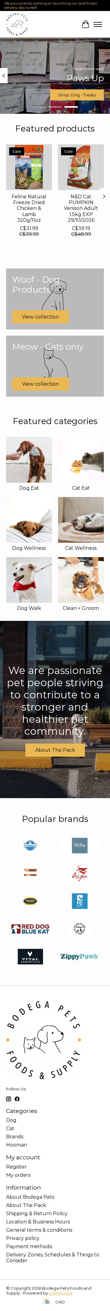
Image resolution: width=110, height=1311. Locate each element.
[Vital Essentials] (30, 957)
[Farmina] (30, 846)
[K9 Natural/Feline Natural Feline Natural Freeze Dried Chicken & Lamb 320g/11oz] (29, 167)
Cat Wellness (81, 548)
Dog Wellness (29, 548)
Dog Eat (29, 488)
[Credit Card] (47, 1302)
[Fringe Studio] (80, 846)
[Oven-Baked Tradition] (30, 902)
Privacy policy (22, 1238)
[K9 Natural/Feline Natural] (30, 874)
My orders (18, 1175)
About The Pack (55, 750)
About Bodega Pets (30, 1197)
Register (16, 1167)
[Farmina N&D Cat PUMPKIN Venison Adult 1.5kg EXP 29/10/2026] (81, 167)
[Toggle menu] (98, 24)
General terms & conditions (39, 1230)
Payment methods (29, 1246)
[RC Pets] (80, 902)
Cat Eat (81, 488)
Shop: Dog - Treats (77, 95)
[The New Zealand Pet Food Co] (80, 929)
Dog (11, 1120)
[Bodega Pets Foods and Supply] (17, 24)
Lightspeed (60, 1293)
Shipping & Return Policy (37, 1213)
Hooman (16, 1145)
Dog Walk (29, 608)
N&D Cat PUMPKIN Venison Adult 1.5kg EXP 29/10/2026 (81, 208)
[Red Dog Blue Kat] (30, 929)
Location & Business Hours (38, 1222)
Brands (14, 1137)
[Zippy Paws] (80, 957)
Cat (10, 1128)
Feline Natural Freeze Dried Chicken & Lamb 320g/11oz (29, 208)
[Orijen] (80, 874)
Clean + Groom (81, 608)
